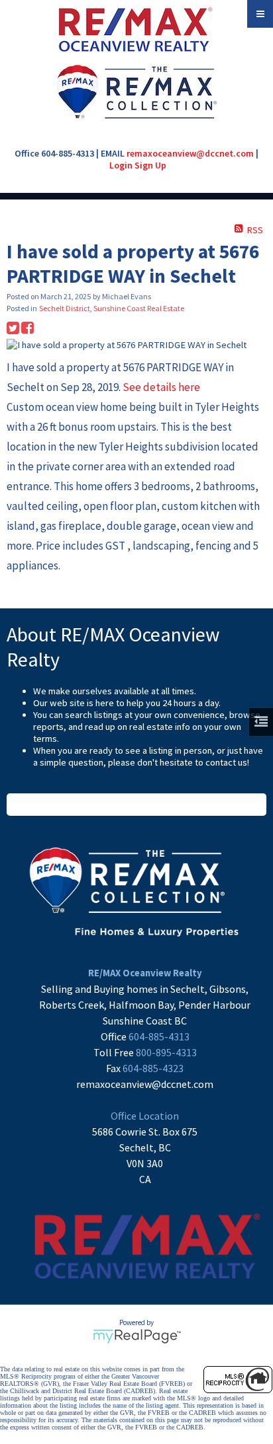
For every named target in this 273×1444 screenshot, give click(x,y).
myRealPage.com (137, 1336)
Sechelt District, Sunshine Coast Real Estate (111, 308)
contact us (226, 762)
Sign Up (150, 165)
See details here (161, 387)
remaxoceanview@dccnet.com (190, 153)
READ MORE (137, 805)
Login (121, 165)
